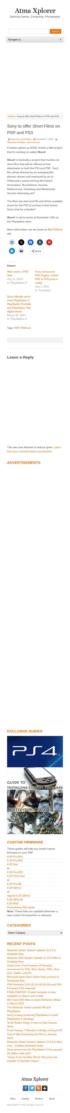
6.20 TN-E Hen (16, 876)
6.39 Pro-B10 (15, 860)
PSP (16, 327)
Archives (39, 1099)
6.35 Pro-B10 (15, 872)
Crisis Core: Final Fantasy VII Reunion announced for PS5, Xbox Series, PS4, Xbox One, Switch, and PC (33, 969)
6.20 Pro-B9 (14, 883)
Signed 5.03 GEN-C (18, 895)
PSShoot (57, 229)
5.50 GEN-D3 (15, 899)
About (51, 1099)
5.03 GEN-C (14, 887)
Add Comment (33, 142)
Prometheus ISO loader (21, 907)
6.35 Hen (12, 864)
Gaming (25, 1099)
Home (11, 116)
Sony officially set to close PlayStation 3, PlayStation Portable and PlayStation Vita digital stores (19, 304)
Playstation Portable (16, 142)
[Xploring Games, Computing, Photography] (35, 9)
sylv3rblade (25, 139)
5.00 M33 (12, 903)
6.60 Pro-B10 (15, 856)
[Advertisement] (35, 65)
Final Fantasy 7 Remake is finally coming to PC (35, 1030)
